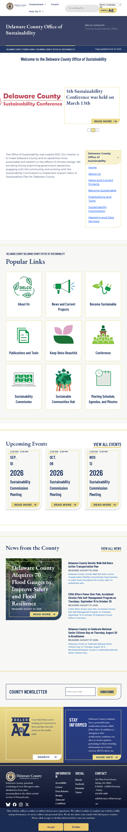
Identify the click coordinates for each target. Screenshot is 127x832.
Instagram (79, 788)
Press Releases (61, 791)
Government (36, 4)
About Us (94, 173)
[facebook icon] (8, 804)
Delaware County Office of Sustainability (99, 157)
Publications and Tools (99, 198)
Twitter (78, 792)
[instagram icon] (21, 804)
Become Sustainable (102, 190)
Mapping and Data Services (101, 219)
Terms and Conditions (60, 801)
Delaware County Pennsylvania (20, 49)
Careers (58, 786)
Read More (103, 121)
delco (104, 10)
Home (92, 167)
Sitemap (58, 795)
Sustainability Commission (97, 209)
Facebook (79, 783)
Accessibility (60, 782)
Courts (55, 4)
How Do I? (35, 11)
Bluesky (78, 779)
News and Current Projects (100, 182)
